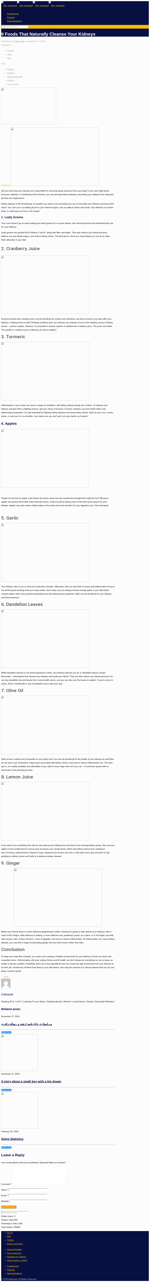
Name (4, 1190)
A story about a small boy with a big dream (31, 1081)
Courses (11, 17)
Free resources (14, 1253)
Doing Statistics (12, 1138)
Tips (9, 58)
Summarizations (14, 21)
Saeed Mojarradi (14, 76)
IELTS (10, 1233)
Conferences (13, 14)
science (10, 80)
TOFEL (10, 1240)
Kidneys (10, 69)
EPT (9, 1236)
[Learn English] (32, 5)
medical (10, 73)
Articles (10, 50)
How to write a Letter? (17, 1260)
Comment (6, 1184)
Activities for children (16, 1257)
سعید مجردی (12, 84)
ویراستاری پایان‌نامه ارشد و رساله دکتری (26, 1024)
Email (4, 1195)
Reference (6, 185)
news (9, 54)
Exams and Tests (15, 1244)
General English (14, 1249)
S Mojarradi (19, 41)
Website (5, 1201)
